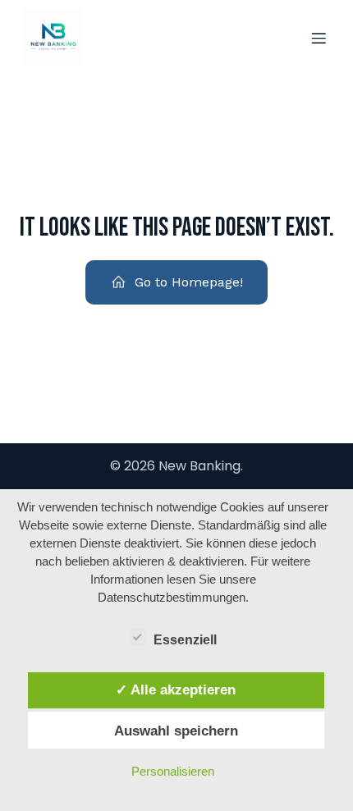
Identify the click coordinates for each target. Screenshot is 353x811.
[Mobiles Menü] (318, 38)
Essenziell (185, 640)
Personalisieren (172, 771)
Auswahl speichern (176, 730)
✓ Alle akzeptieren (176, 689)
